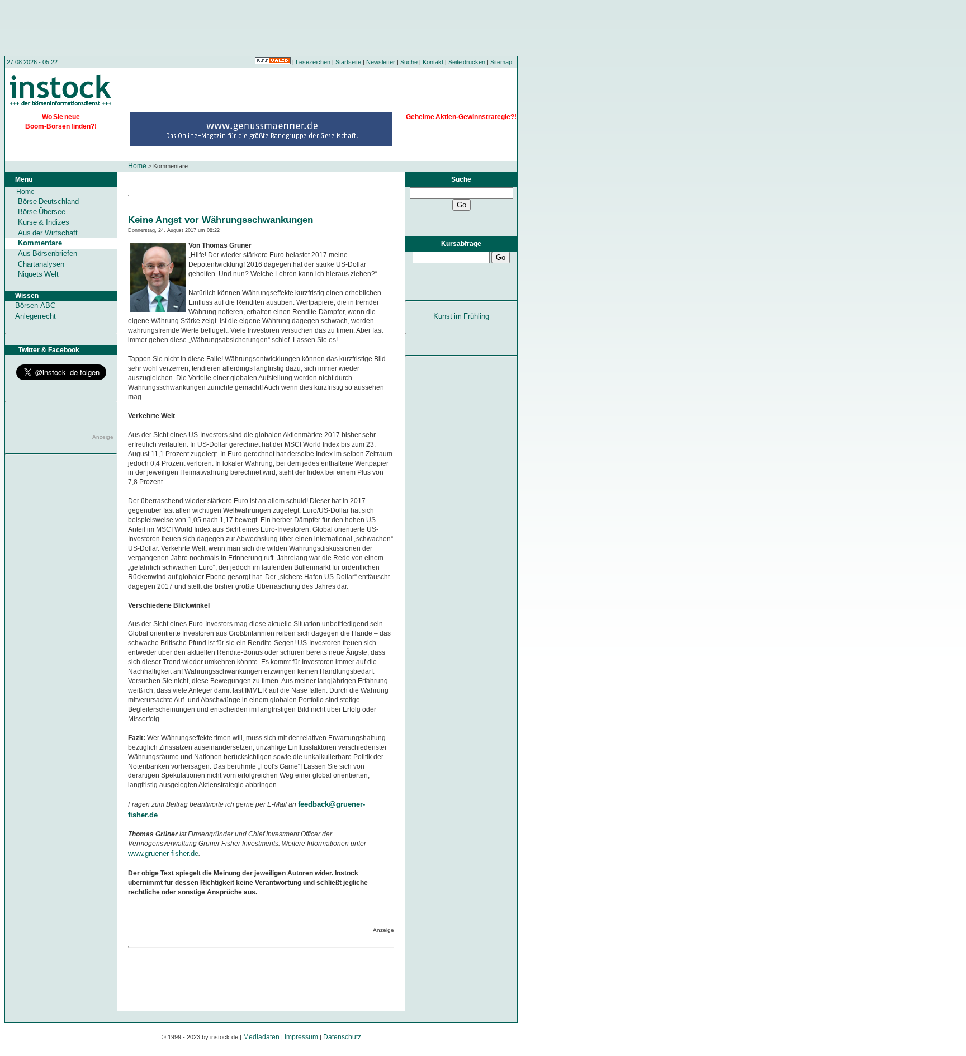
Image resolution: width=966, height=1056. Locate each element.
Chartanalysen (41, 264)
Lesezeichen (313, 62)
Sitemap (501, 62)
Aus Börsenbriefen (47, 253)
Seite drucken (466, 62)
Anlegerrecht (35, 316)
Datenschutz (342, 1037)
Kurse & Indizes (43, 222)
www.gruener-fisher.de (163, 853)
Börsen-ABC (35, 305)
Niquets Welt (38, 274)
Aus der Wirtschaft (48, 233)
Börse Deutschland (48, 201)
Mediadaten (261, 1037)
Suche (409, 62)
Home (137, 166)
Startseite (348, 62)
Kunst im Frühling (461, 316)
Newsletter (380, 62)
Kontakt (433, 62)
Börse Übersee (41, 211)
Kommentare (40, 243)
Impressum (301, 1037)
